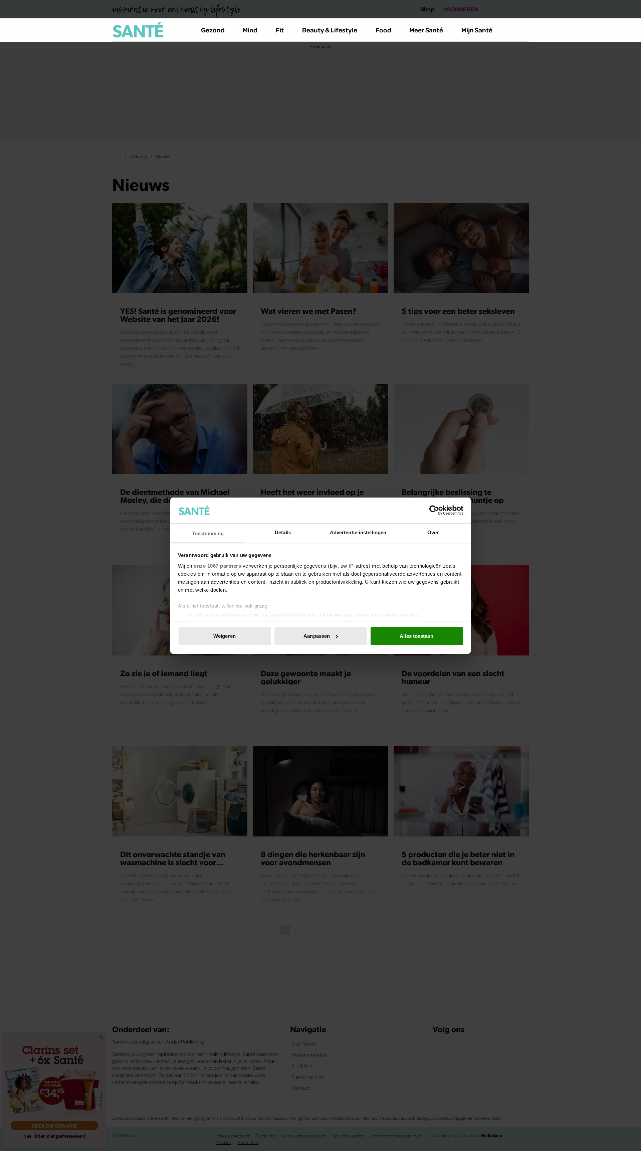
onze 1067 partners (217, 565)
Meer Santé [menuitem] (426, 29)
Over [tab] (433, 532)
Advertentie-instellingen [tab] (358, 532)
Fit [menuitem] (280, 29)
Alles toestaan (416, 636)
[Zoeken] (523, 30)
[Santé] (138, 29)
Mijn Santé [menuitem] (476, 29)
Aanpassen (316, 636)
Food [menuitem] (383, 29)
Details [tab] (283, 532)
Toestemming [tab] (208, 533)
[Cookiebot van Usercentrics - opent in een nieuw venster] (434, 510)
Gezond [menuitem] (213, 29)
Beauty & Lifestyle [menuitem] (329, 29)
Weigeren (224, 636)
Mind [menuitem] (250, 29)
